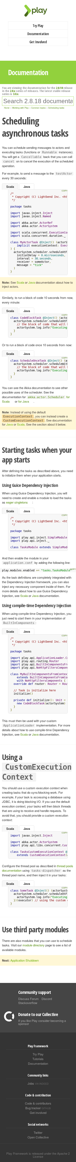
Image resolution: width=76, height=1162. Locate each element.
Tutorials (38, 1059)
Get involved (38, 1112)
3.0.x (15, 94)
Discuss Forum (28, 999)
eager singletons (17, 502)
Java (27, 186)
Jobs (38, 1083)
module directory (33, 945)
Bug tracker (38, 1108)
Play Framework (38, 10)
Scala (10, 186)
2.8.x (12, 91)
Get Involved (38, 41)
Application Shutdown (24, 960)
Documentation (38, 33)
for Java (23, 401)
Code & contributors (38, 1103)
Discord (47, 999)
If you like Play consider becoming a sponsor (42, 1022)
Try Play (38, 25)
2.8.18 (59, 88)
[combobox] (38, 101)
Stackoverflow (27, 1003)
